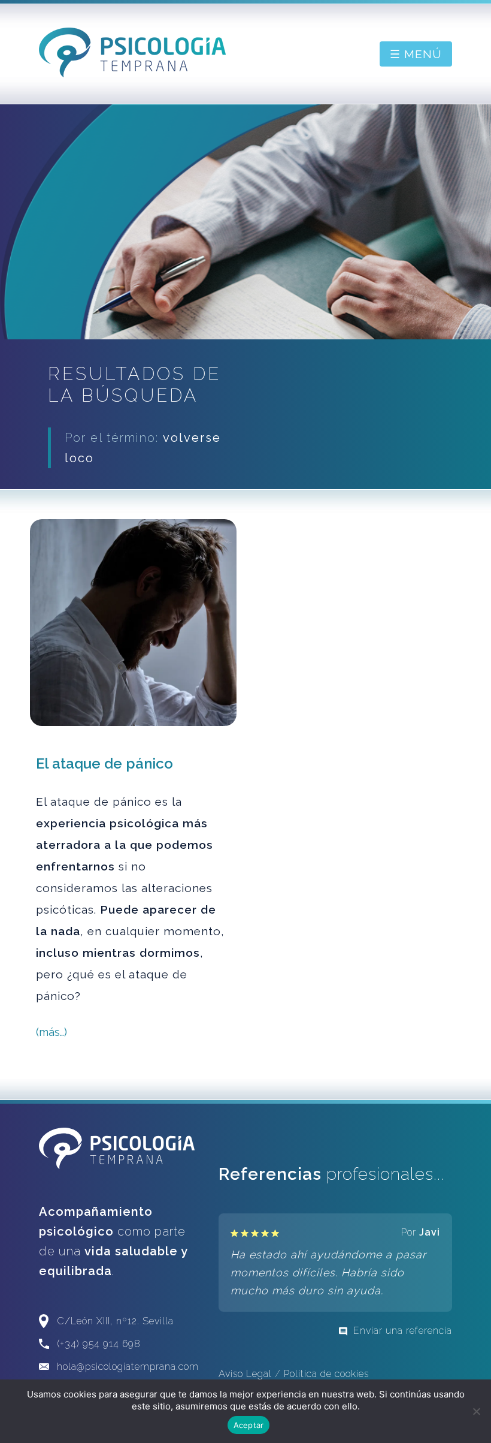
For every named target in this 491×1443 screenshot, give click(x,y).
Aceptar (249, 1425)
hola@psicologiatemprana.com (128, 1366)
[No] (476, 1411)
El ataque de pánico (104, 763)
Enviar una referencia (402, 1330)
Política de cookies (326, 1373)
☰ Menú (416, 54)
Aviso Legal (245, 1373)
